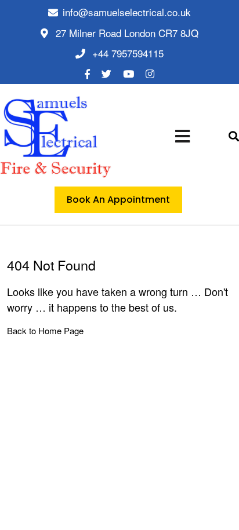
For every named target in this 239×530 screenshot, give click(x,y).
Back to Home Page (45, 330)
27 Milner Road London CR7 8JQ (125, 32)
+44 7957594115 (128, 53)
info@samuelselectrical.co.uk (127, 12)
